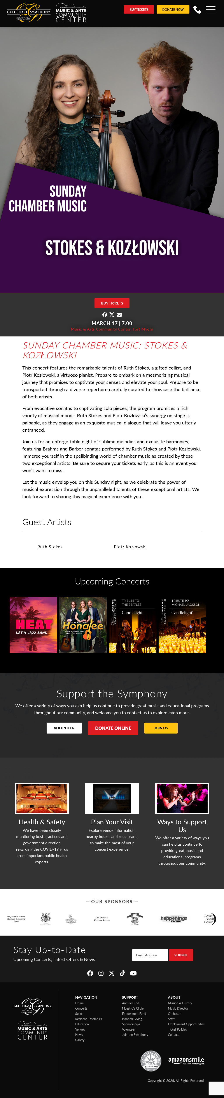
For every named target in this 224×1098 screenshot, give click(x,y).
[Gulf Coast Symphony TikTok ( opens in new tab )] (122, 973)
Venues (80, 1029)
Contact (173, 1034)
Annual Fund (130, 1003)
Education (82, 1024)
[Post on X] (112, 314)
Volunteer (64, 727)
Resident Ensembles (88, 1018)
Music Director (178, 1008)
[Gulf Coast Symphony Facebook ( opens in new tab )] (90, 973)
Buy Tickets (139, 9)
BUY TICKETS (112, 303)
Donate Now (173, 9)
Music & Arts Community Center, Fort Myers (112, 329)
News (79, 1034)
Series (79, 1013)
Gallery (79, 1039)
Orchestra (174, 1013)
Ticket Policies (177, 1029)
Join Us (161, 727)
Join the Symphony (135, 1034)
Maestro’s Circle (133, 1008)
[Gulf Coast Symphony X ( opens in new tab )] (112, 973)
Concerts (81, 1008)
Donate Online (113, 728)
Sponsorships (131, 1024)
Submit (181, 954)
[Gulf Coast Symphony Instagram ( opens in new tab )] (100, 973)
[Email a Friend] (119, 314)
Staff (171, 1018)
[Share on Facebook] (104, 314)
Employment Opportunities (186, 1024)
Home (79, 1003)
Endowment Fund (134, 1013)
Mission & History (180, 1003)
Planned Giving (132, 1018)
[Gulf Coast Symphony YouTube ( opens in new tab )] (133, 973)
